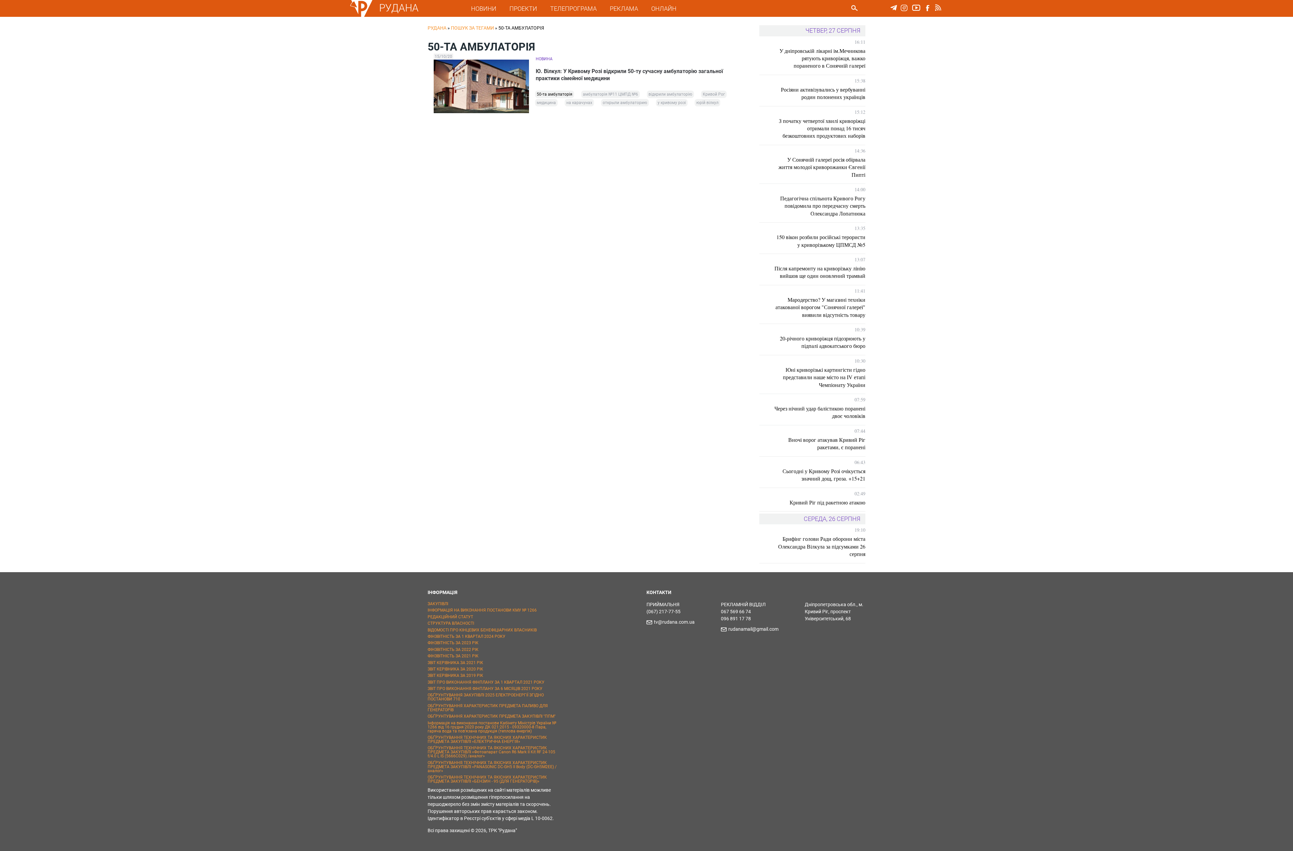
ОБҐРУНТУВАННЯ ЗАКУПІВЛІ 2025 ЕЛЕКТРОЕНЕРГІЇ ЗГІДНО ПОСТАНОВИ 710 (486, 697)
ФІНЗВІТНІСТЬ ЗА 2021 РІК (453, 656)
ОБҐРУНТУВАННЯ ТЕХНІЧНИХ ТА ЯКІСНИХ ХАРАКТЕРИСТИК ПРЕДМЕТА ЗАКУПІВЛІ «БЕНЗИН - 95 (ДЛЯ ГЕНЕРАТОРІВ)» (487, 779)
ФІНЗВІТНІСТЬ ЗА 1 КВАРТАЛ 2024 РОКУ (466, 636)
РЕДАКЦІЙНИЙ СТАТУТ (450, 617)
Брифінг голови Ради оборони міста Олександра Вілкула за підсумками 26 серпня (821, 546)
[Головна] (361, 15)
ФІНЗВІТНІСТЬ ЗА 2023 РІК (453, 643)
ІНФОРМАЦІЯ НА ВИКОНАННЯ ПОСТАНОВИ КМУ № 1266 (482, 610)
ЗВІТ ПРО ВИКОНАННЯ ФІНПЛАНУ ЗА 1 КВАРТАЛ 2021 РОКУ (486, 682)
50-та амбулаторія (554, 94)
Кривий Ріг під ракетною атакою (827, 502)
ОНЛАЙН (663, 8)
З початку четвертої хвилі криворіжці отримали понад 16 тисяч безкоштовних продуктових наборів (822, 128)
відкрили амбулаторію (670, 94)
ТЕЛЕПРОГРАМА (573, 8)
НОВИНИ (483, 8)
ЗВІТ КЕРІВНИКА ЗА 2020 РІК (455, 669)
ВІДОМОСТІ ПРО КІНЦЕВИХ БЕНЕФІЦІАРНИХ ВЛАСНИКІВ (482, 630)
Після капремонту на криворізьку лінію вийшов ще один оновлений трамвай (819, 272)
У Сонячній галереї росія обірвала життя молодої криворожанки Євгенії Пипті (821, 167)
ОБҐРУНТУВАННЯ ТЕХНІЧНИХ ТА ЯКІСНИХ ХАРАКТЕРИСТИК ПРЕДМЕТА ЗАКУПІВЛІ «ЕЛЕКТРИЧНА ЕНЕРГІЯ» (487, 739)
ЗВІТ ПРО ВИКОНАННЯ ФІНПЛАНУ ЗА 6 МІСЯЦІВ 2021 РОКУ (485, 688)
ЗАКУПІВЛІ (438, 603)
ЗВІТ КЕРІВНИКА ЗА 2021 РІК (455, 662)
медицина (546, 102)
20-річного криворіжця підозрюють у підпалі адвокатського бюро (822, 342)
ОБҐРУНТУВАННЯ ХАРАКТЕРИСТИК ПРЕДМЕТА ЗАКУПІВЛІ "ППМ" (492, 716)
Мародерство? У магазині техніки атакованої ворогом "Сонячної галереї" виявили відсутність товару (820, 307)
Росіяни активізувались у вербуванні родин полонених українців (823, 93)
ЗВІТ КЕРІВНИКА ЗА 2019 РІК (455, 675)
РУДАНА (399, 8)
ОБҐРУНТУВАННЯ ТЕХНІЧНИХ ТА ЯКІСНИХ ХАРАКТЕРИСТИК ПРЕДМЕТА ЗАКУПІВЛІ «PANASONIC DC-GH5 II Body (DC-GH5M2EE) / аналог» (492, 766)
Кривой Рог (714, 94)
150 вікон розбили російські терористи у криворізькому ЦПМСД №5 (820, 240)
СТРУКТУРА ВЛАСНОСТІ (451, 623)
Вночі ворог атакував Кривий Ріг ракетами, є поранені (826, 443)
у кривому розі (672, 102)
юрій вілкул (707, 102)
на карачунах (579, 102)
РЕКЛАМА (624, 8)
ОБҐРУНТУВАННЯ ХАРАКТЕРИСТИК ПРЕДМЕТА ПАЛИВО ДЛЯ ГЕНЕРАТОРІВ (488, 707)
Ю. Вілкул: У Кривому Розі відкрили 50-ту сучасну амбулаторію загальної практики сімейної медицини (629, 74)
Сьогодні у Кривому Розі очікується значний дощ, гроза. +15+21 (824, 474)
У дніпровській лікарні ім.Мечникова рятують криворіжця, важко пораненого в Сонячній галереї (822, 58)
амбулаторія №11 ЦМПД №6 (610, 94)
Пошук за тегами (472, 28)
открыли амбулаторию (625, 102)
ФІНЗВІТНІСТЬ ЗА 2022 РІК (453, 649)
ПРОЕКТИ (523, 8)
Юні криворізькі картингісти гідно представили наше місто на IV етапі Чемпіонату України (824, 377)
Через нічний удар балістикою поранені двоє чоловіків (819, 412)
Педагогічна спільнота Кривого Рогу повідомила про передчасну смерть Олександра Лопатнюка (822, 206)
